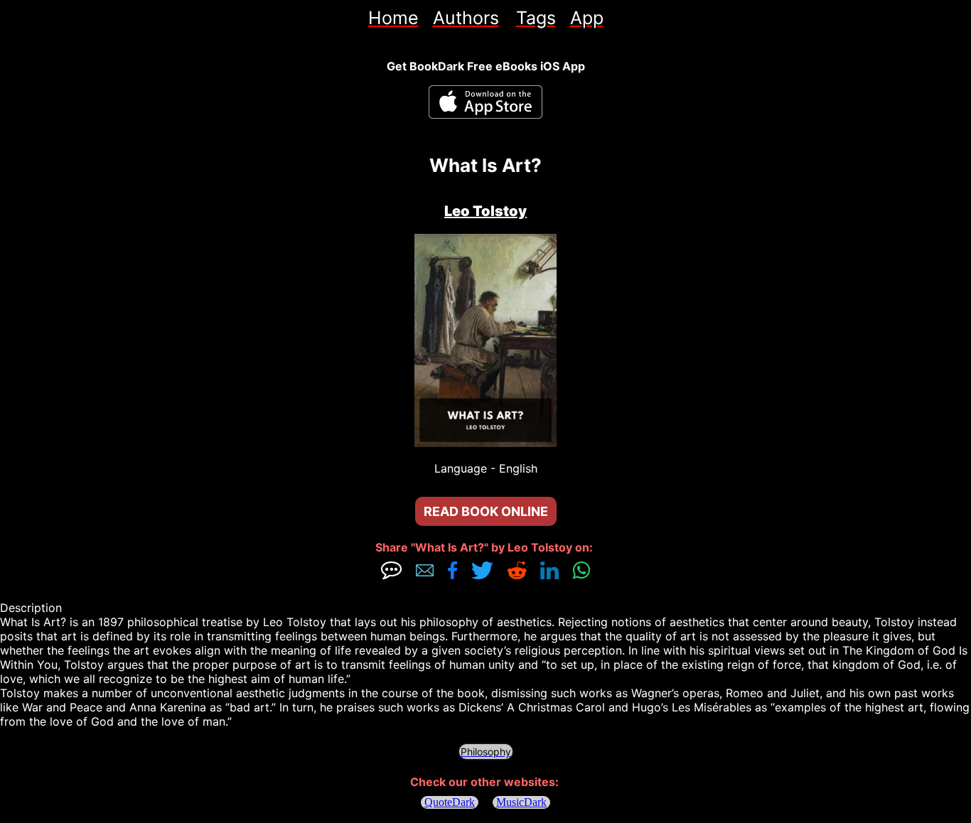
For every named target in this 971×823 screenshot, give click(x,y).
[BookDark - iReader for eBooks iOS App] (485, 102)
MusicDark (521, 802)
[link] (393, 17)
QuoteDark (449, 802)
